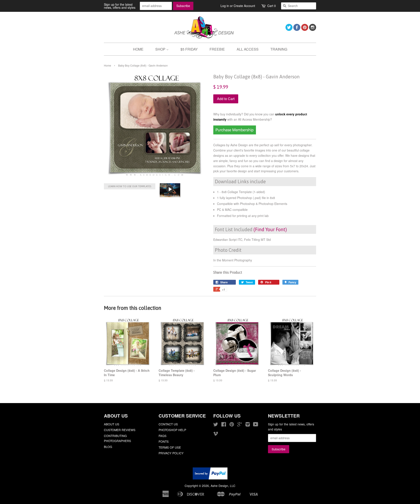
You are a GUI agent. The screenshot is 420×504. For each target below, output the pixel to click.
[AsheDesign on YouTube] (255, 425)
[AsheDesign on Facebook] (296, 29)
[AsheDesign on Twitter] (288, 29)
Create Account (244, 6)
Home (107, 65)
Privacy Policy (171, 453)
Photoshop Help (172, 430)
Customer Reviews (119, 430)
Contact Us (168, 424)
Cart (271, 6)
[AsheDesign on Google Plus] (239, 425)
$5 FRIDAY (189, 49)
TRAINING (278, 49)
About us (111, 424)
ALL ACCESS (248, 49)
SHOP (160, 49)
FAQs (162, 436)
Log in (224, 6)
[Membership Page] (234, 133)
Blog (108, 446)
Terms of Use (170, 447)
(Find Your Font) (270, 229)
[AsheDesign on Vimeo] (215, 434)
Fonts (164, 441)
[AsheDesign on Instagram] (312, 29)
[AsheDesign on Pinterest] (304, 29)
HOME (138, 49)
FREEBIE (217, 49)
